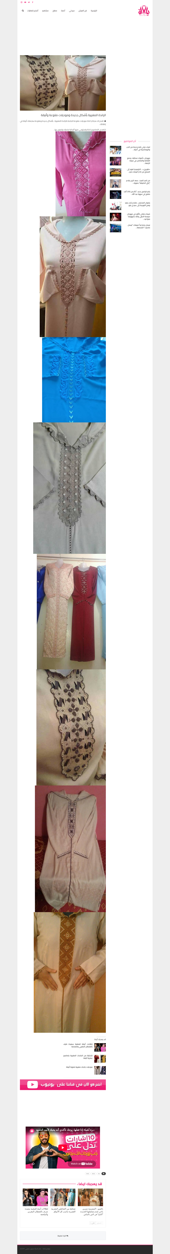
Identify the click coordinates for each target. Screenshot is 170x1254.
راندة (87, 1173)
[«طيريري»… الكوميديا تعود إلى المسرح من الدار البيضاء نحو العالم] (115, 172)
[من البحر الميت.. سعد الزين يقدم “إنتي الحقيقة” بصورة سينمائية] (115, 183)
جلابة (93, 1173)
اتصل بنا (133, 2)
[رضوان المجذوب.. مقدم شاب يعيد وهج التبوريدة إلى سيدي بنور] (115, 206)
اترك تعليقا (62, 1235)
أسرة (63, 11)
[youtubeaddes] (63, 1084)
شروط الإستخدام (124, 2)
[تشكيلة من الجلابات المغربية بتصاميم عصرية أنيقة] (100, 1059)
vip (99, 1173)
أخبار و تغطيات (32, 11)
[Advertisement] (130, 95)
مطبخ (55, 11)
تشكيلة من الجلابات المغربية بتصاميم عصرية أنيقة (78, 1057)
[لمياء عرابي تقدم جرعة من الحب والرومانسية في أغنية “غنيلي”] (115, 150)
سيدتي (72, 11)
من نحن (148, 2)
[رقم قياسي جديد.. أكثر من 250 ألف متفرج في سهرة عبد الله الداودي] (115, 194)
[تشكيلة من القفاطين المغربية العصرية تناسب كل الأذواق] (63, 1197)
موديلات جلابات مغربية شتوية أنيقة (79, 1067)
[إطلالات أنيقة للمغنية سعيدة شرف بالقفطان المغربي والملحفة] (100, 1047)
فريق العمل (140, 2)
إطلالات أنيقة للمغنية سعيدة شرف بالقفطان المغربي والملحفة (78, 1045)
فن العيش (82, 11)
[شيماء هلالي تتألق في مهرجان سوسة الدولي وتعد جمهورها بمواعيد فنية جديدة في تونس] (115, 217)
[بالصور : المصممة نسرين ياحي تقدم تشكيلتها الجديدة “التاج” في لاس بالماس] (90, 1197)
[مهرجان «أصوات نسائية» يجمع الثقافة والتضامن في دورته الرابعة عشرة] (115, 161)
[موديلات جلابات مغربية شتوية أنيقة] (100, 1070)
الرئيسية (94, 11)
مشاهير (45, 11)
